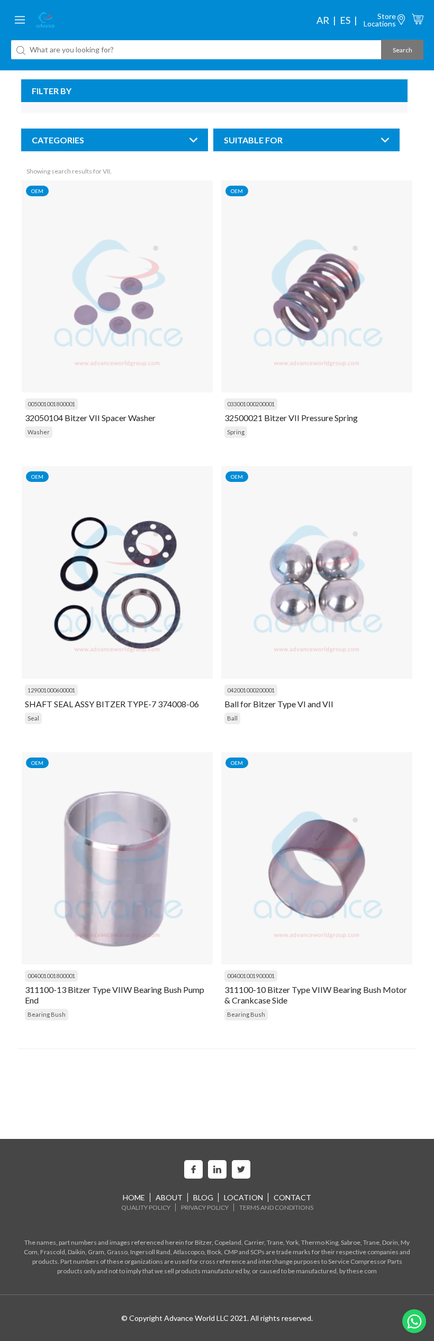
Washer (39, 431)
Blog (203, 1197)
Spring (236, 431)
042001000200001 (251, 690)
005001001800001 (51, 403)
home (134, 1197)
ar (323, 20)
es (345, 20)
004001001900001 (251, 975)
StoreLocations (380, 20)
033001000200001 (251, 403)
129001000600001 (51, 690)
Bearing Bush (47, 1014)
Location (243, 1197)
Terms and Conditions (276, 1207)
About (169, 1197)
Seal (33, 718)
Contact (292, 1197)
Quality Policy (145, 1207)
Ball (232, 718)
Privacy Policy (205, 1207)
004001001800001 (51, 975)
